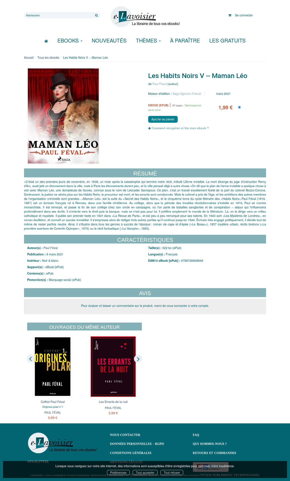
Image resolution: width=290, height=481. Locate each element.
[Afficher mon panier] (229, 15)
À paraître (185, 40)
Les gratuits (227, 40)
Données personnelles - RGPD (137, 444)
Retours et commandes (214, 453)
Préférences (118, 472)
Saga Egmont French (187, 93)
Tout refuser (172, 472)
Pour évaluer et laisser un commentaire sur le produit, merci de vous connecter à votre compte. (145, 305)
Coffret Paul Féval (53, 402)
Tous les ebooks (48, 57)
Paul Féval (159, 84)
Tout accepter (145, 472)
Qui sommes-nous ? (210, 444)
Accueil (29, 57)
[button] (63, 116)
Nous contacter (125, 435)
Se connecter (244, 15)
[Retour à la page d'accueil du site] (145, 16)
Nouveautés (109, 40)
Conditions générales (130, 453)
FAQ (196, 435)
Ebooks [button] (68, 40)
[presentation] (31, 358)
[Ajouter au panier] (163, 119)
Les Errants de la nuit (113, 402)
